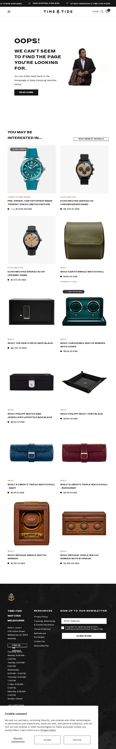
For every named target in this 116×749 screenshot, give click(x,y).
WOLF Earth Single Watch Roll (82, 272)
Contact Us (39, 641)
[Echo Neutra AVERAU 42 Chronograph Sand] (84, 169)
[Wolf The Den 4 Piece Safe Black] (32, 312)
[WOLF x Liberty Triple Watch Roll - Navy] (32, 453)
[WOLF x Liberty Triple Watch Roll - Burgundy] (84, 453)
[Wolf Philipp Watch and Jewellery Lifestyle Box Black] (32, 382)
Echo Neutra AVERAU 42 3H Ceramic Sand (26, 273)
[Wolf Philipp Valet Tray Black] (84, 382)
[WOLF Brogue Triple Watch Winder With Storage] (84, 523)
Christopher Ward (19, 197)
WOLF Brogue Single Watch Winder (27, 557)
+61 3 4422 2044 (16, 705)
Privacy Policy (48, 730)
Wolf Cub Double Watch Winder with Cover (82, 345)
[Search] (102, 11)
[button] (26, 92)
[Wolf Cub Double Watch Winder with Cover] (84, 312)
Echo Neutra (68, 197)
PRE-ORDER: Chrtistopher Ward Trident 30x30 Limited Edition (30, 202)
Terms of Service (42, 629)
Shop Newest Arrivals (91, 139)
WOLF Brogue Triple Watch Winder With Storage (79, 557)
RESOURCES (43, 611)
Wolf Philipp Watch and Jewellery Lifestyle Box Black (30, 415)
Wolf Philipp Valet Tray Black (81, 414)
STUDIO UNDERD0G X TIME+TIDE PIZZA (83, 4)
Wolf (63, 268)
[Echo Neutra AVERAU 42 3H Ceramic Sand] (32, 240)
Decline (77, 739)
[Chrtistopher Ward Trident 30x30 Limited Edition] (32, 169)
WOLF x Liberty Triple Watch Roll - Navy (31, 486)
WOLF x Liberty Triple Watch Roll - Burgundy (84, 486)
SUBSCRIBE (84, 636)
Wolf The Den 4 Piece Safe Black (30, 343)
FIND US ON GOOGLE (16, 645)
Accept (47, 739)
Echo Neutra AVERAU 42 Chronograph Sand (76, 202)
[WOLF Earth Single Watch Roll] (84, 240)
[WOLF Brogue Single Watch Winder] (32, 523)
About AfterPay (41, 646)
